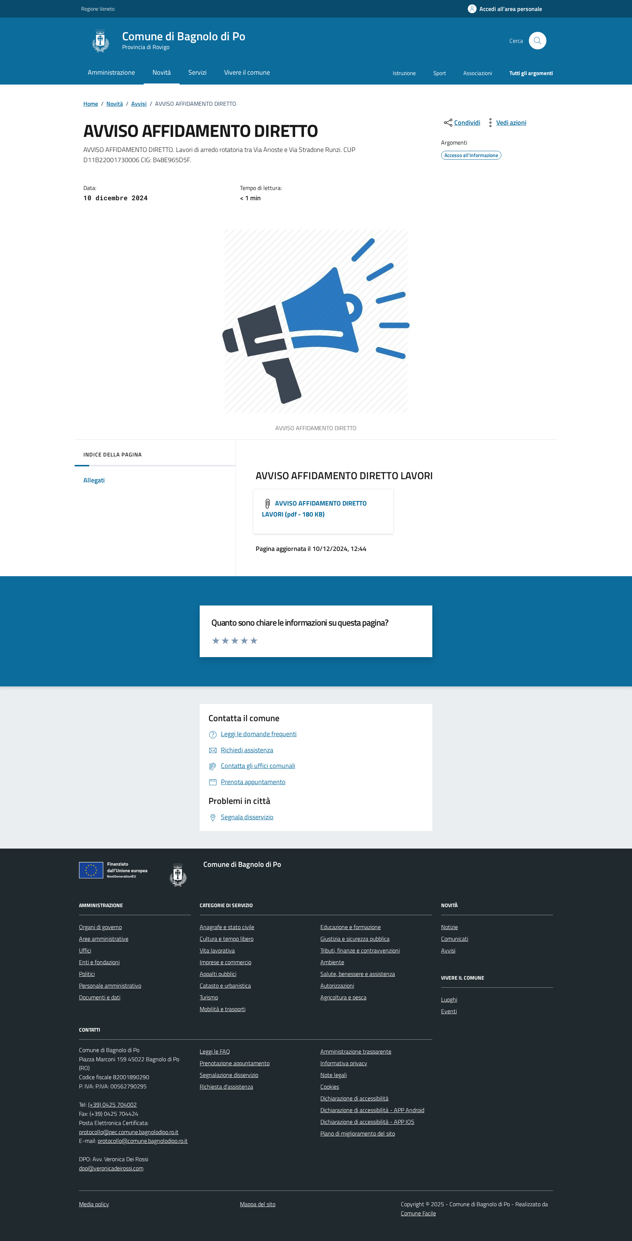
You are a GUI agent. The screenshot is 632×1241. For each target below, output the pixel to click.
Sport (439, 73)
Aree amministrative (103, 938)
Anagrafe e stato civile (227, 927)
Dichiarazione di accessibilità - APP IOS (367, 1121)
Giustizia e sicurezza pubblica (355, 938)
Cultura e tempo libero (226, 938)
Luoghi (449, 999)
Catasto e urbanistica (225, 985)
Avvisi (139, 103)
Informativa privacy (343, 1063)
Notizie (449, 927)
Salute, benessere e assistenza (357, 973)
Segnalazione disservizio (229, 1074)
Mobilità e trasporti (222, 1009)
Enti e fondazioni (99, 962)
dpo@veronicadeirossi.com (111, 1168)
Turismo (209, 997)
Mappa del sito (257, 1204)
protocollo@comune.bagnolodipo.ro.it (143, 1140)
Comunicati (454, 938)
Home (90, 103)
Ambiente (332, 962)
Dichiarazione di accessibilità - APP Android (372, 1110)
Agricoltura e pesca (343, 997)
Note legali (333, 1074)
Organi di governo (100, 927)
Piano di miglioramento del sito (357, 1133)
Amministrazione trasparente (355, 1051)
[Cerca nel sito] (537, 40)
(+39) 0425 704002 (112, 1104)
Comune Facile (418, 1213)
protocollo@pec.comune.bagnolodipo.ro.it (128, 1132)
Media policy (94, 1204)
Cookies (329, 1086)
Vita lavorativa (217, 950)
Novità (114, 103)
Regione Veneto (97, 8)
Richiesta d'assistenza (226, 1086)
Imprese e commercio (225, 962)
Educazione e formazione (350, 927)
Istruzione (404, 73)
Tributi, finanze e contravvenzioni (360, 950)
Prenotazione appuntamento (235, 1063)
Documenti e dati (99, 997)
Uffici (85, 950)
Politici (87, 973)
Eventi (449, 1011)
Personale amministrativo (110, 985)
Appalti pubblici (218, 973)
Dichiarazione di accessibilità (354, 1098)
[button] (505, 9)
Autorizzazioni (337, 985)
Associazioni (477, 73)
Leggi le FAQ (215, 1051)
